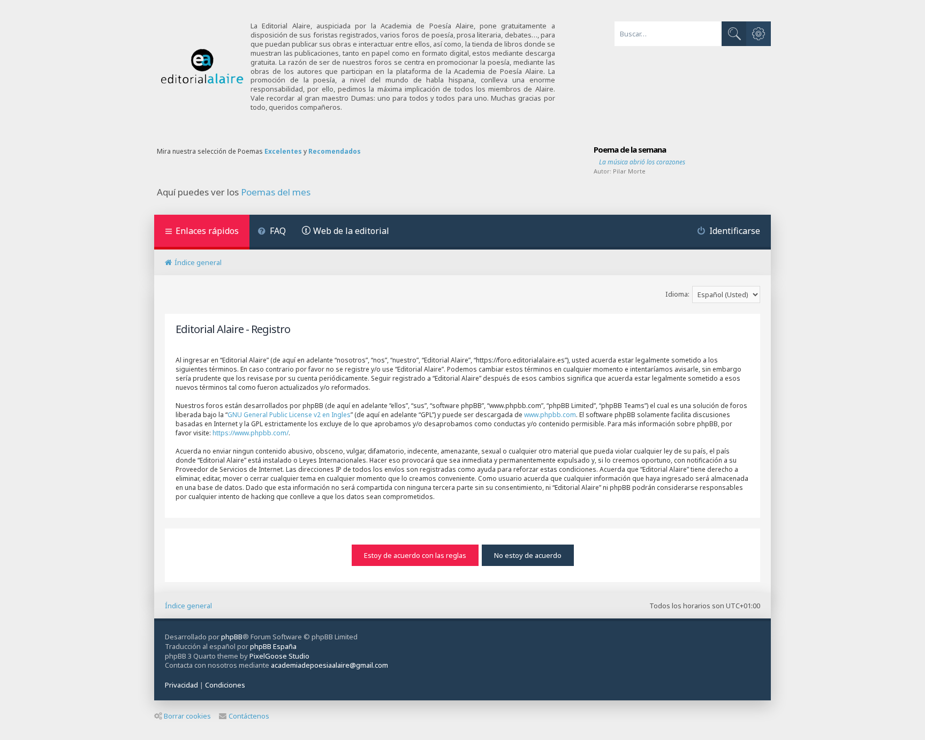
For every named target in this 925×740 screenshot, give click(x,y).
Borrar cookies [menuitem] (187, 716)
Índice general (188, 605)
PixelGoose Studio (279, 656)
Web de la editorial (351, 231)
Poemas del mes (275, 192)
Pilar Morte (629, 171)
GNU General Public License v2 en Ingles (289, 414)
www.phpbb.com (550, 414)
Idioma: (677, 294)
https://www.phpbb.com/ (251, 432)
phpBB (231, 636)
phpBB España (273, 646)
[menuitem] (271, 232)
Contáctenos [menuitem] (249, 716)
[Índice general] (202, 66)
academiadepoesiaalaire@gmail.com (329, 665)
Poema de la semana (630, 149)
